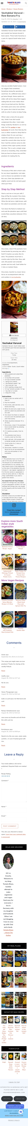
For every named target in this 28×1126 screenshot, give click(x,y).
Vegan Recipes (18, 9)
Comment (5, 781)
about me (20, 1099)
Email (3, 816)
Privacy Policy (14, 1120)
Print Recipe (21, 27)
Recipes (9, 9)
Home (3, 9)
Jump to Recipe (9, 27)
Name (3, 807)
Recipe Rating (5, 774)
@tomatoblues (14, 512)
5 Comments (22, 22)
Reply (3, 671)
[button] (11, 338)
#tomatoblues (14, 514)
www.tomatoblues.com (14, 1115)
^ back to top (14, 1082)
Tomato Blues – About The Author (8, 932)
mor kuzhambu (16, 277)
